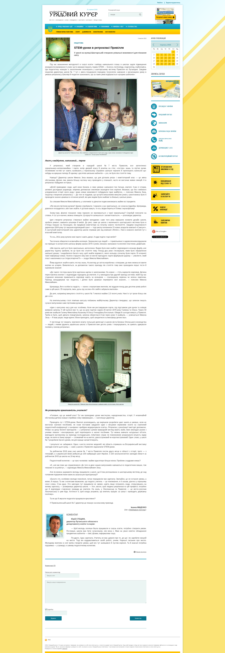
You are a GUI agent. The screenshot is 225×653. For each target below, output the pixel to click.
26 (162, 64)
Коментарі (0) (50, 566)
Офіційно (79, 27)
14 (169, 58)
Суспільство (132, 27)
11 (158, 58)
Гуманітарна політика (64, 32)
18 (158, 61)
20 (165, 61)
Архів (66, 20)
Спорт (77, 32)
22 (173, 61)
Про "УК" (51, 20)
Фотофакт (89, 20)
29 (173, 64)
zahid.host (64, 648)
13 (165, 58)
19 (162, 61)
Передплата (73, 20)
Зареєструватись (173, 3)
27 (165, 64)
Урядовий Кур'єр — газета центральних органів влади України (73, 12)
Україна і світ (118, 27)
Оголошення (59, 20)
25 (158, 64)
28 (169, 64)
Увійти (160, 3)
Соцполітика (92, 27)
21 (169, 61)
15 (173, 58)
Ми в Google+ (161, 231)
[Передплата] (165, 97)
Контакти (81, 20)
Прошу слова (98, 20)
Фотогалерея (110, 32)
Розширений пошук (114, 10)
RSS (49, 639)
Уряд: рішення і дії (65, 27)
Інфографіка (98, 32)
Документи (86, 32)
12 (162, 58)
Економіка (105, 27)
